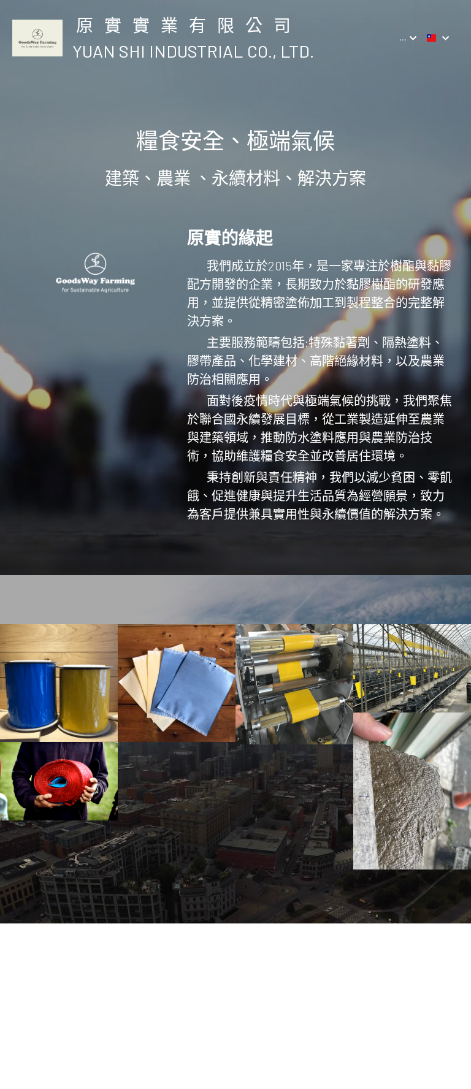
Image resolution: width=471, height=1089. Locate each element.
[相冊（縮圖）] (59, 683)
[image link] (37, 37)
